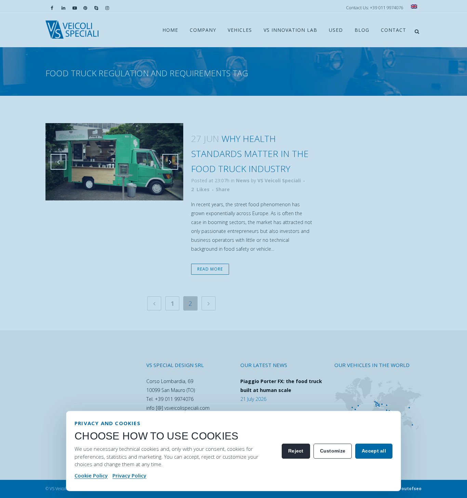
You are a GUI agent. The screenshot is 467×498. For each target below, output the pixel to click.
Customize (333, 451)
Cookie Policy (91, 475)
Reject (296, 451)
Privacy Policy (129, 475)
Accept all (374, 451)
